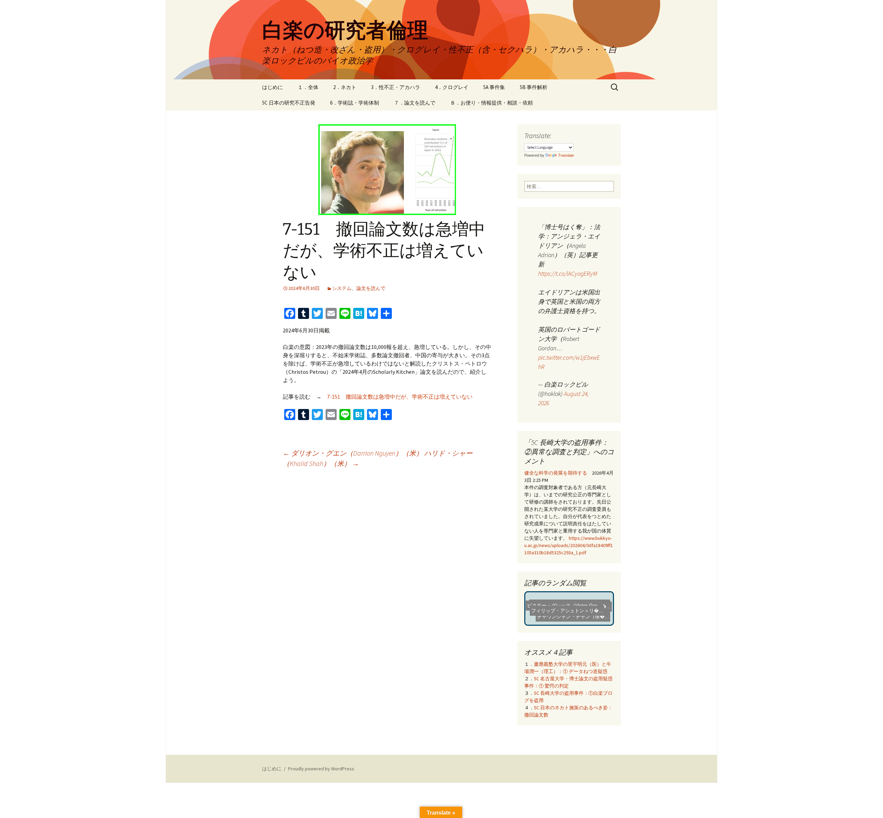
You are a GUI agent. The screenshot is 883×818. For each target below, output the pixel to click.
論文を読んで (370, 288)
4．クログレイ (451, 87)
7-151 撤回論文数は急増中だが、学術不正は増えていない (400, 396)
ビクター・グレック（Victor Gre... (564, 607)
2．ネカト (344, 87)
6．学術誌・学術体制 (354, 102)
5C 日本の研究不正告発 (288, 102)
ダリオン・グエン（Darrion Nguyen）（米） (353, 453)
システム (341, 288)
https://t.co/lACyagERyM (567, 273)
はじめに (272, 87)
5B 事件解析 (533, 87)
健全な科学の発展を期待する (555, 473)
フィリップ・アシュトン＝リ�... (568, 614)
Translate (566, 155)
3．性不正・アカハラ (395, 87)
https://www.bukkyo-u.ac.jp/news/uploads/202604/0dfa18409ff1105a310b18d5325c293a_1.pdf (568, 545)
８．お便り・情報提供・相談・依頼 (491, 102)
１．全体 (308, 87)
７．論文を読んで (414, 102)
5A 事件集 (494, 87)
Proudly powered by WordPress (321, 769)
